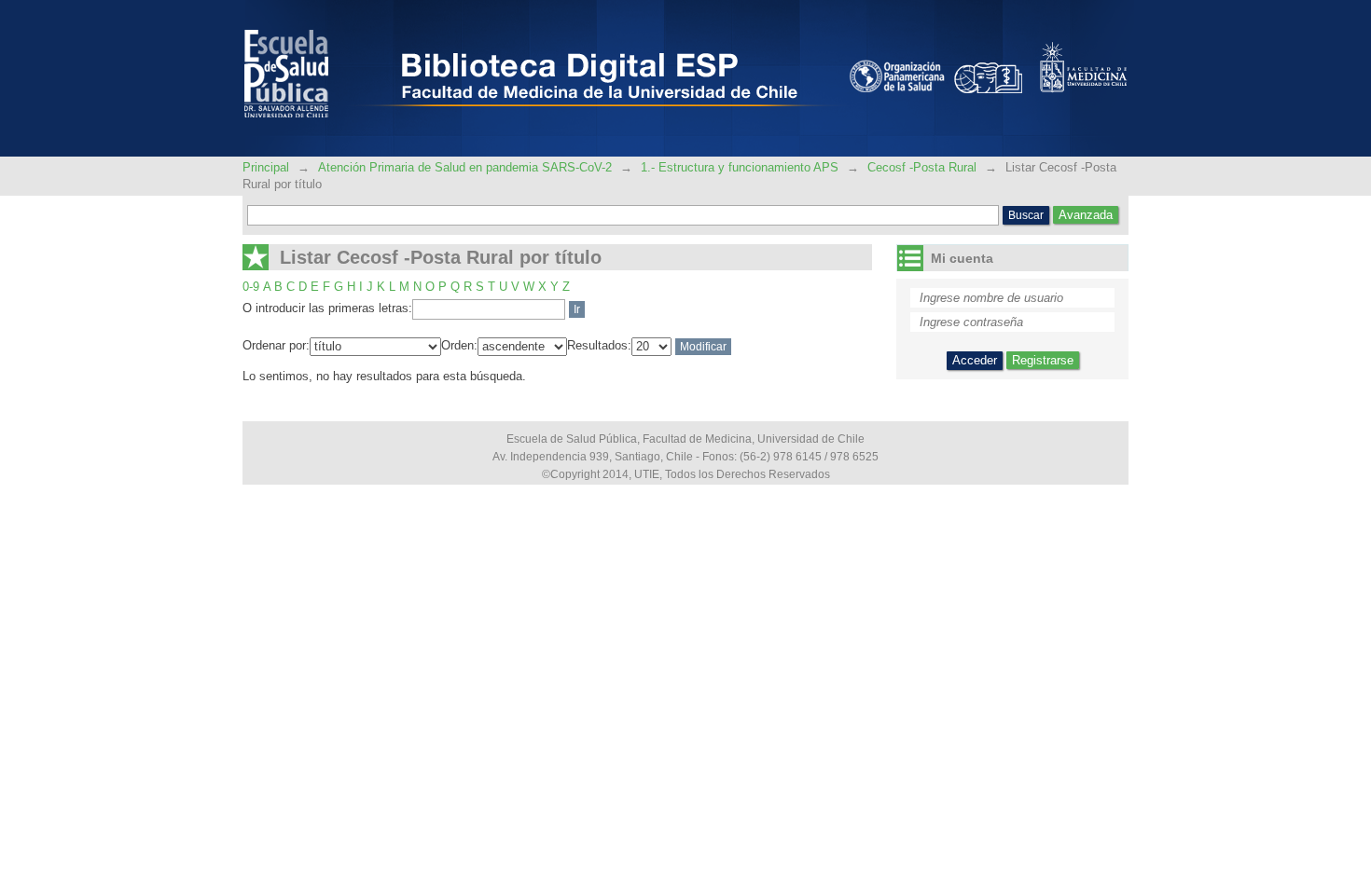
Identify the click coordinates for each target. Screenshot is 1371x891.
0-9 (250, 287)
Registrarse (1042, 360)
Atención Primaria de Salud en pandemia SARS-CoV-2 (465, 167)
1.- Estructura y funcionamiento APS (739, 167)
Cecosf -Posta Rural (921, 167)
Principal (267, 167)
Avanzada (1086, 215)
